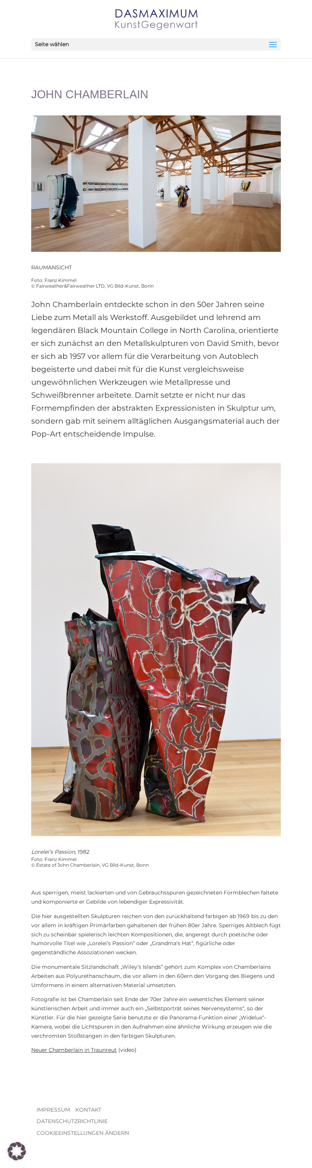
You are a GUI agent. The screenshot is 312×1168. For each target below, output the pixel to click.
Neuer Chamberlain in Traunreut (74, 1049)
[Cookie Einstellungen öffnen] (17, 1158)
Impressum (53, 1109)
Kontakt (88, 1109)
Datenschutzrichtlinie (72, 1121)
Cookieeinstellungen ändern (83, 1133)
